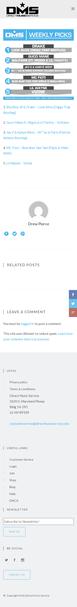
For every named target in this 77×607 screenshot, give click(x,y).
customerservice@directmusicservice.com (39, 423)
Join (12, 473)
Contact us (17, 574)
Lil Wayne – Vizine (19, 163)
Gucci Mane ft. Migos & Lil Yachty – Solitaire (37, 122)
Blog (12, 487)
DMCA (13, 500)
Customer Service (21, 459)
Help (12, 494)
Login (13, 466)
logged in (27, 324)
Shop (12, 480)
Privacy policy (18, 382)
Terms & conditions (22, 389)
